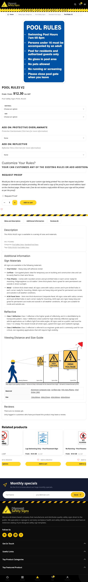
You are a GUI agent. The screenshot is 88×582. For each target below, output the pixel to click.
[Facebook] (4, 535)
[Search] (75, 4)
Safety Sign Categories (25, 14)
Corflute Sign (55, 390)
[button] (44, 460)
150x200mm (35, 397)
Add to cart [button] (43, 464)
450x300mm (55, 397)
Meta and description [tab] (12, 221)
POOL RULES (12, 247)
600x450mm (65, 397)
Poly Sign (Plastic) (67, 390)
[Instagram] (21, 535)
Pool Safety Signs (40, 14)
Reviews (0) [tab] (54, 221)
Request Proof (11, 196)
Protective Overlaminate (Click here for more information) (25, 131)
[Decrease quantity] (4, 202)
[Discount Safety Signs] (10, 4)
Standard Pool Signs (55, 14)
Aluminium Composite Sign (40, 390)
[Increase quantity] (14, 202)
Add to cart (28, 202)
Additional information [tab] (35, 221)
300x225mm (45, 397)
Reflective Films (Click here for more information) (21, 148)
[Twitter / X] (10, 535)
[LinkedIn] (15, 535)
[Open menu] (85, 4)
